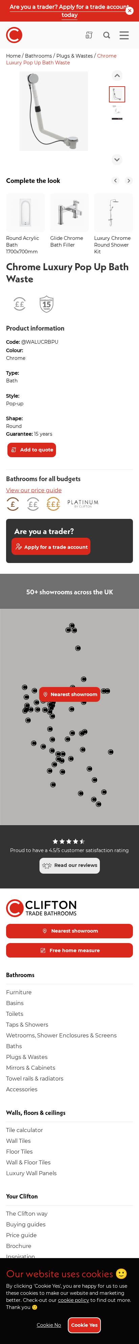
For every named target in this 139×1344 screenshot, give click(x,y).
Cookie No (49, 1325)
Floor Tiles (19, 1151)
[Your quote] (89, 35)
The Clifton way (27, 1213)
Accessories (21, 1089)
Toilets (14, 1013)
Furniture (19, 992)
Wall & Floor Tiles (28, 1162)
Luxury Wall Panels (31, 1173)
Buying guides (26, 1224)
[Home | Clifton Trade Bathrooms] (14, 35)
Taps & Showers (27, 1024)
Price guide (21, 1235)
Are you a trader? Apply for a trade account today (69, 10)
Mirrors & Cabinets (30, 1067)
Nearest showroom (73, 694)
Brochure (18, 1245)
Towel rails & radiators (34, 1078)
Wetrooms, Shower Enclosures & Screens (61, 1035)
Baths (14, 1046)
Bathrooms (39, 56)
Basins (15, 1002)
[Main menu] (124, 35)
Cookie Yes (84, 1325)
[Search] (106, 35)
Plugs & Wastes (75, 56)
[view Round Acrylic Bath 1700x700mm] (25, 213)
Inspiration (20, 1256)
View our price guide (34, 490)
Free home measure (74, 950)
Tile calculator (24, 1129)
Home (14, 56)
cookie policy (73, 1300)
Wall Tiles (18, 1140)
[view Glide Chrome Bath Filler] (70, 213)
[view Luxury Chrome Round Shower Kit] (114, 213)
